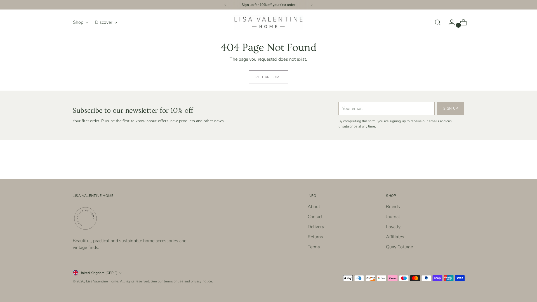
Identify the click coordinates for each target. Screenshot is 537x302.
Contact (315, 217)
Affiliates (395, 237)
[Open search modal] (437, 22)
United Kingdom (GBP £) (98, 272)
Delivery (316, 227)
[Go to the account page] (449, 22)
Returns (315, 237)
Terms (314, 247)
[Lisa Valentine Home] (268, 22)
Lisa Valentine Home (102, 281)
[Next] (311, 5)
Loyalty (393, 227)
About (314, 207)
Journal (393, 217)
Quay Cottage (399, 247)
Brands (393, 207)
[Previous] (225, 5)
